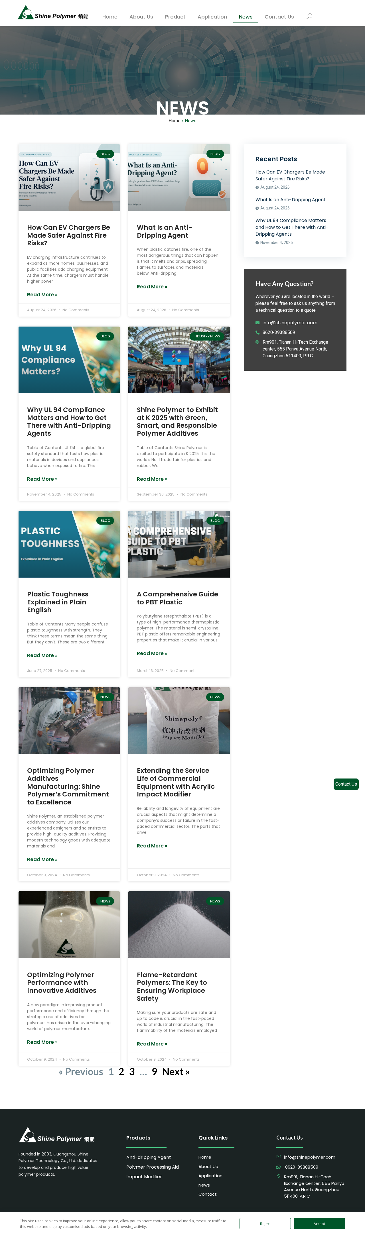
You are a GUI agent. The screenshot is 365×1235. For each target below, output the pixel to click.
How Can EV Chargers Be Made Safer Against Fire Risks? (68, 235)
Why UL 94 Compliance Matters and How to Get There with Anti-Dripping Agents (69, 421)
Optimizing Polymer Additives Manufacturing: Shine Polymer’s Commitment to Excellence (68, 786)
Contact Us (346, 784)
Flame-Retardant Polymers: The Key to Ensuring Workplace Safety (172, 986)
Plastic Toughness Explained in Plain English (57, 602)
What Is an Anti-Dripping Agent (164, 231)
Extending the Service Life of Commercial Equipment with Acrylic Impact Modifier (176, 782)
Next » (176, 1071)
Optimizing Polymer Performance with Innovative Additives (61, 982)
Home (175, 120)
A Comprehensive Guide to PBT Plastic (177, 598)
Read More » (42, 294)
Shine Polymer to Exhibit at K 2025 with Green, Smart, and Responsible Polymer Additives (177, 421)
